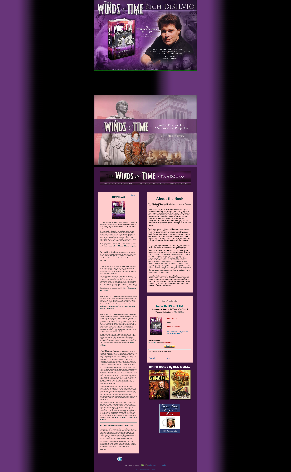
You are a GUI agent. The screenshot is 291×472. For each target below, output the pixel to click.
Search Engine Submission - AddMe (145, 469)
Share (133, 195)
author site (152, 465)
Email (152, 358)
